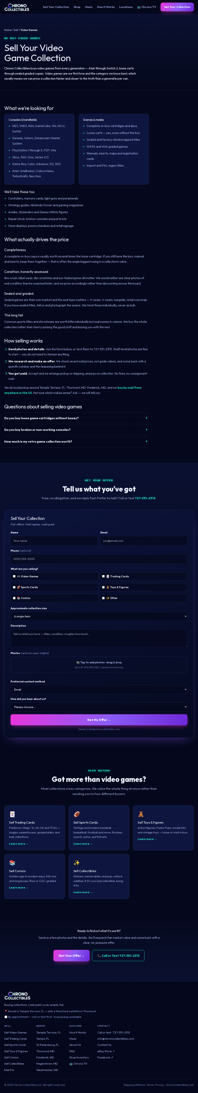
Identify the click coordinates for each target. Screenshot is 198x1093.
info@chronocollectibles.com (115, 1038)
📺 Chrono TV (146, 7)
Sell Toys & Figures (16, 1051)
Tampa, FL (42, 1038)
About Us (75, 1045)
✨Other (112, 598)
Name (14, 532)
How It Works (106, 7)
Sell (16, 30)
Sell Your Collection (56, 7)
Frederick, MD (45, 1057)
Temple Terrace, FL (48, 1032)
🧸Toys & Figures (117, 587)
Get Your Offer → (71, 956)
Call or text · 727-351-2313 (113, 1032)
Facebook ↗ (105, 1057)
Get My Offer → (99, 720)
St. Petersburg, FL (47, 1045)
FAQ (72, 1051)
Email (104, 532)
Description (18, 625)
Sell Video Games (15, 1032)
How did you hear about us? (28, 698)
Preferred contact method (28, 681)
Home (8, 30)
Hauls (88, 7)
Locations (126, 7)
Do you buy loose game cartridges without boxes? (41, 418)
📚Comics (23, 598)
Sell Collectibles (14, 1063)
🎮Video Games (27, 576)
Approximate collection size (29, 608)
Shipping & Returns (134, 1084)
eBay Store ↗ (106, 1051)
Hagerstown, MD (47, 1063)
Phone (21, 550)
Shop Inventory (79, 1057)
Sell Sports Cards (15, 1045)
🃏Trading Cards (117, 576)
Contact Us (104, 1045)
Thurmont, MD (45, 1051)
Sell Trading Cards (15, 1038)
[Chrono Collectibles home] (16, 7)
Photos (30, 653)
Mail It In (9, 1070)
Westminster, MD (47, 1070)
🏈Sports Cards (27, 587)
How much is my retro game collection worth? (38, 441)
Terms (150, 1084)
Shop (77, 7)
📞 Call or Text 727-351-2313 (118, 956)
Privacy (159, 1084)
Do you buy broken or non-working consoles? (37, 430)
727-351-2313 (145, 498)
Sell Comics (11, 1057)
